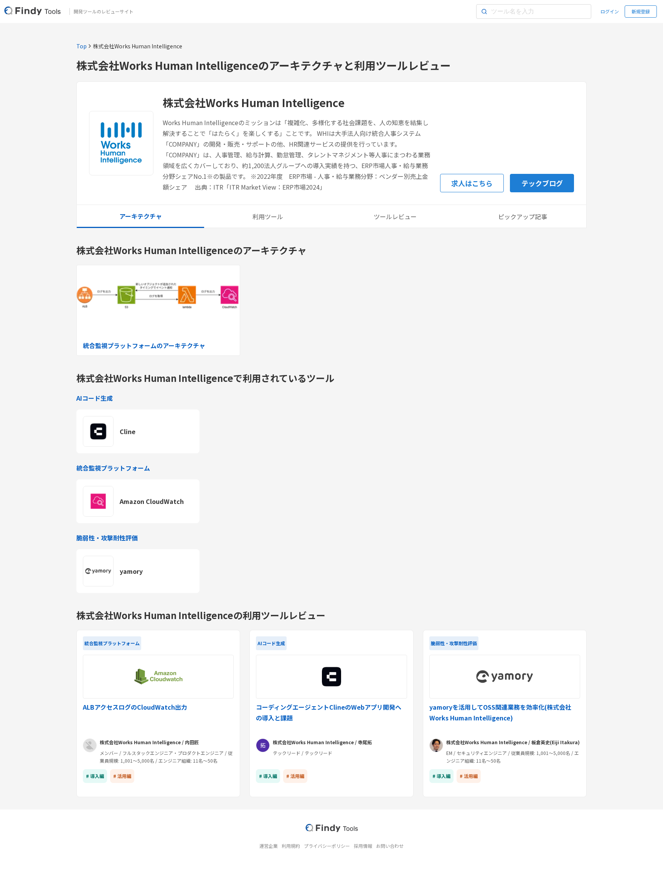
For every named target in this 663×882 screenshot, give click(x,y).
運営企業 (268, 845)
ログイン (609, 11)
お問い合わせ (390, 845)
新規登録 (641, 11)
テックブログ (542, 183)
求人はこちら (472, 183)
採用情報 (363, 845)
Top (81, 46)
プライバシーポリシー (327, 845)
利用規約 (291, 845)
